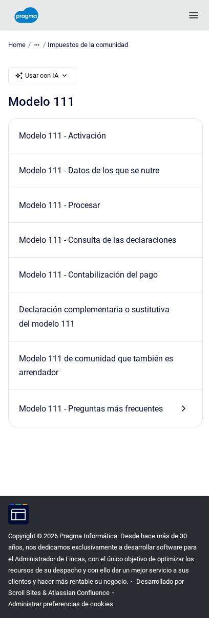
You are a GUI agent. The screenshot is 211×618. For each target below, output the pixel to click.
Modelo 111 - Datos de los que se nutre (89, 170)
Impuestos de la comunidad (88, 45)
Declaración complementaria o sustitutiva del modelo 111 (94, 316)
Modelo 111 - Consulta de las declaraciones (97, 240)
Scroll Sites (24, 593)
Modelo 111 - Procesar (59, 205)
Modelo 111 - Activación (62, 136)
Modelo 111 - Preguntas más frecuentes (91, 409)
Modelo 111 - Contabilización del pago (88, 275)
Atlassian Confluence (79, 593)
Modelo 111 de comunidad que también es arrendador (96, 365)
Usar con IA (41, 75)
